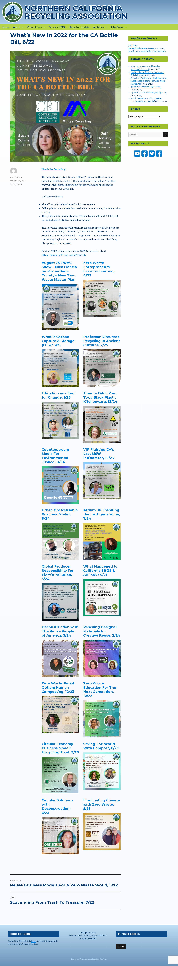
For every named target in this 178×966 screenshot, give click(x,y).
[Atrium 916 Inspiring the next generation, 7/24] (102, 541)
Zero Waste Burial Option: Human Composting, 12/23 (58, 687)
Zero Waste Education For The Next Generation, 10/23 (99, 689)
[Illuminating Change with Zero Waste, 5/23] (102, 831)
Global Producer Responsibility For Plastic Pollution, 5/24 (58, 572)
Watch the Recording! (54, 169)
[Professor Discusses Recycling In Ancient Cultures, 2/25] (102, 368)
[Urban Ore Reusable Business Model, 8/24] (60, 541)
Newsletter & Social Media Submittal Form (147, 51)
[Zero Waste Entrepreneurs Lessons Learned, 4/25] (102, 298)
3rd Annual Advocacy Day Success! (146, 87)
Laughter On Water (99, 959)
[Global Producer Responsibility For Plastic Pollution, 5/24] (60, 602)
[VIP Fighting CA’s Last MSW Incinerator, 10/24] (102, 480)
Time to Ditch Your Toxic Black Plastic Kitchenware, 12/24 (100, 397)
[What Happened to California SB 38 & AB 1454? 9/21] (102, 597)
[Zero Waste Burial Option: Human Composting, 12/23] (60, 714)
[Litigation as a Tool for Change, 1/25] (60, 420)
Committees (34, 27)
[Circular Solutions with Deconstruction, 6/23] (60, 835)
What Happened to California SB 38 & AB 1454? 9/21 (100, 570)
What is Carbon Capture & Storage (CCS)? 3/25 (58, 341)
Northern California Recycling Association (76, 12)
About (16, 27)
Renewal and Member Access (141, 48)
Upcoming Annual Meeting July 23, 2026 (148, 92)
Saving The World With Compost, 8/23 (101, 746)
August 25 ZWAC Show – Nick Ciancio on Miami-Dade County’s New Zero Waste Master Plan (59, 271)
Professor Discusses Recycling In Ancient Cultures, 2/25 (101, 341)
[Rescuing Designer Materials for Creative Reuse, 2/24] (102, 658)
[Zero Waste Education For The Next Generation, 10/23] (102, 718)
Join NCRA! (133, 45)
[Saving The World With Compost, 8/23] (102, 771)
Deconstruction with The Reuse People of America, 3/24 (60, 631)
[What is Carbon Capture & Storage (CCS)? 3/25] (60, 368)
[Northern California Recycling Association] (12, 11)
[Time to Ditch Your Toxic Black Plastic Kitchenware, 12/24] (102, 424)
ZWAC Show (16, 184)
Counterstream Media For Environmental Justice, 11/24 (55, 455)
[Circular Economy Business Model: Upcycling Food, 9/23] (60, 775)
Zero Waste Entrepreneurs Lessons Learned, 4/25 (98, 269)
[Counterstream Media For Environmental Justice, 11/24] (60, 485)
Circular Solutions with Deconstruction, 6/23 (57, 806)
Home (5, 27)
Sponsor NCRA (57, 27)
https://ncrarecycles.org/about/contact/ (64, 255)
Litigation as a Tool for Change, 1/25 (59, 395)
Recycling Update (79, 27)
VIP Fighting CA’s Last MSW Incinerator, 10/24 (98, 453)
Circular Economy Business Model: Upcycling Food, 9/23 (60, 748)
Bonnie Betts (16, 177)
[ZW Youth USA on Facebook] (159, 153)
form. (33, 941)
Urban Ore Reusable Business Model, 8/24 (60, 514)
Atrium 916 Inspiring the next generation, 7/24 (101, 514)
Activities (98, 27)
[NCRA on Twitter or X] (151, 153)
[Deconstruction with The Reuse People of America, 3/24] (60, 658)
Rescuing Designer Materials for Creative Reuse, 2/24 (101, 631)
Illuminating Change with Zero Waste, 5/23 (101, 804)
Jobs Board (117, 27)
